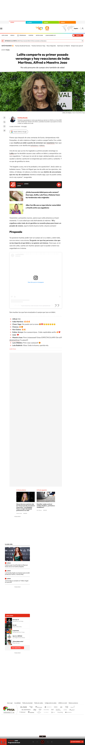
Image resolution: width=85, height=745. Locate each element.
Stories (52, 685)
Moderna (30, 712)
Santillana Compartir (48, 707)
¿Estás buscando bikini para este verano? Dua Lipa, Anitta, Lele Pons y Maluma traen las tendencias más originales (43, 195)
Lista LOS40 (5, 35)
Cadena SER (55, 707)
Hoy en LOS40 (39, 35)
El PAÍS (23, 707)
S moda (53, 712)
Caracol (72, 707)
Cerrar (82, 40)
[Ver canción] (9, 620)
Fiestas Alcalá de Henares (22, 46)
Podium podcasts (39, 712)
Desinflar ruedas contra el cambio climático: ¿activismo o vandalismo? (46, 505)
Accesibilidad (17, 703)
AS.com (60, 707)
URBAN (63, 22)
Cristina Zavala (22, 118)
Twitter (4, 122)
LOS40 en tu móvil (62, 703)
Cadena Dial (52, 709)
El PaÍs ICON (46, 712)
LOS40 (12, 22)
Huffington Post (25, 709)
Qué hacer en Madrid (63, 46)
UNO (35, 709)
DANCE (46, 22)
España (76, 28)
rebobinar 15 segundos (37, 742)
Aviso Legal (10, 703)
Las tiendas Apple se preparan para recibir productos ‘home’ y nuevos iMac (17, 573)
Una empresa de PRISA (9, 708)
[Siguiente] (82, 46)
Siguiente (52, 742)
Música (12, 35)
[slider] (42, 738)
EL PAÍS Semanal (58, 709)
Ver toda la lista (16, 647)
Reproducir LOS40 (59, 184)
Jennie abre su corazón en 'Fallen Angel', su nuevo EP (17, 581)
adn (66, 707)
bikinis (42, 145)
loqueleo (60, 712)
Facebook (4, 117)
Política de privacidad (27, 703)
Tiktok (36, 685)
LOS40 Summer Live (50, 35)
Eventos (31, 35)
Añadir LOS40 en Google (20, 131)
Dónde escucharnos (73, 703)
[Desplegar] (42, 736)
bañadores (34, 145)
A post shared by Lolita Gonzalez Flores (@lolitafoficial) (35, 305)
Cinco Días (46, 709)
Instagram (32, 685)
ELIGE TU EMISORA (76, 741)
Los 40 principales (31, 707)
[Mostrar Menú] (2, 28)
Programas (23, 35)
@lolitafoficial (14, 340)
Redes (8, 49)
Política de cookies (38, 703)
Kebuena (70, 709)
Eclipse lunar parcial (77, 46)
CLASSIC (29, 22)
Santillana (39, 707)
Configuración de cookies (50, 703)
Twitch (49, 685)
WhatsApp (4, 126)
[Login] (82, 28)
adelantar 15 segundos (48, 742)
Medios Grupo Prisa (9, 713)
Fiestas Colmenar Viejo (38, 46)
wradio (40, 709)
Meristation (68, 712)
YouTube (39, 685)
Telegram (4, 130)
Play (42, 742)
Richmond (22, 712)
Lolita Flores (12, 349)
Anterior (33, 742)
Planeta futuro (65, 709)
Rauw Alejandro (51, 46)
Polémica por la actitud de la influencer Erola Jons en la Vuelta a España (16, 565)
